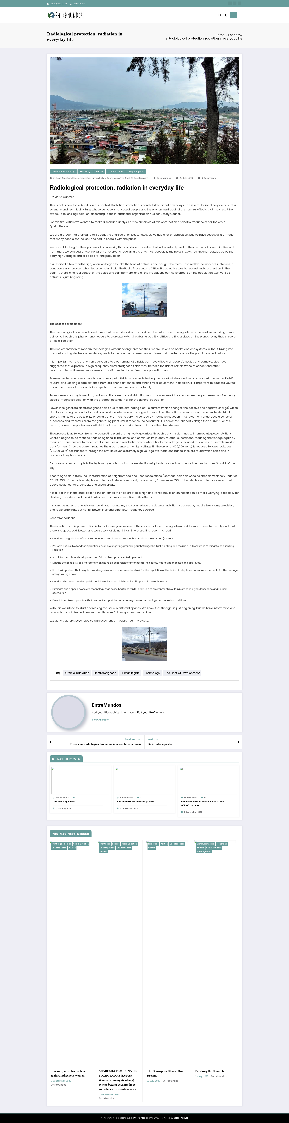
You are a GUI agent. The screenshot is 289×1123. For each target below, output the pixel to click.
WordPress (139, 1104)
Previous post (132, 739)
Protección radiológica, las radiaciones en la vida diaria (105, 744)
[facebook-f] (230, 3)
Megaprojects (116, 171)
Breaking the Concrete (74, 1071)
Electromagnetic (81, 178)
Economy (85, 171)
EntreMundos (164, 178)
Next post (154, 739)
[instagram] (239, 3)
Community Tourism (119, 844)
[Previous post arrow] (51, 742)
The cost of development (134, 178)
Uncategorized (69, 851)
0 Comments (209, 178)
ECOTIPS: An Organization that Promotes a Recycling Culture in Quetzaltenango (223, 1075)
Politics (134, 844)
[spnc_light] (226, 14)
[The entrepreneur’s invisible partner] (144, 780)
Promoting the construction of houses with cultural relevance (202, 803)
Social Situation (79, 847)
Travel (143, 844)
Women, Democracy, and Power (173, 1073)
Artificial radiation (62, 178)
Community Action (70, 844)
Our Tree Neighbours (64, 801)
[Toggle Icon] (233, 15)
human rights (98, 178)
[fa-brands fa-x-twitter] (234, 3)
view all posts (100, 719)
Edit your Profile (147, 712)
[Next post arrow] (238, 742)
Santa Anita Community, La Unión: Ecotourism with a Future (127, 1075)
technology (113, 178)
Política (65, 847)
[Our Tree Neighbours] (80, 780)
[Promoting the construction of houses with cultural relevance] (208, 780)
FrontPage (87, 844)
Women (161, 847)
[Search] (219, 15)
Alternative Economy (63, 171)
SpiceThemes (181, 1104)
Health (99, 171)
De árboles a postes (160, 744)
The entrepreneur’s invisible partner (135, 801)
